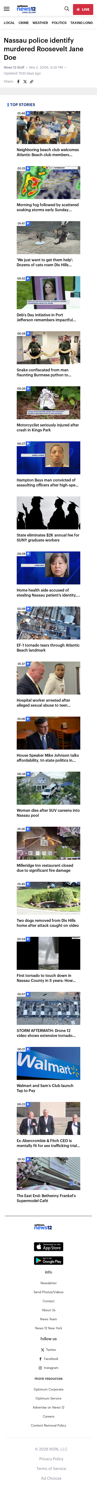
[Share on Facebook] (18, 82)
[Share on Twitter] (25, 82)
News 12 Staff (14, 67)
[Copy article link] (31, 82)
